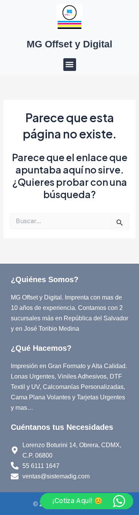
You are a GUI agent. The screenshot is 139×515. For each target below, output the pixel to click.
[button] (69, 64)
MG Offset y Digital (69, 44)
